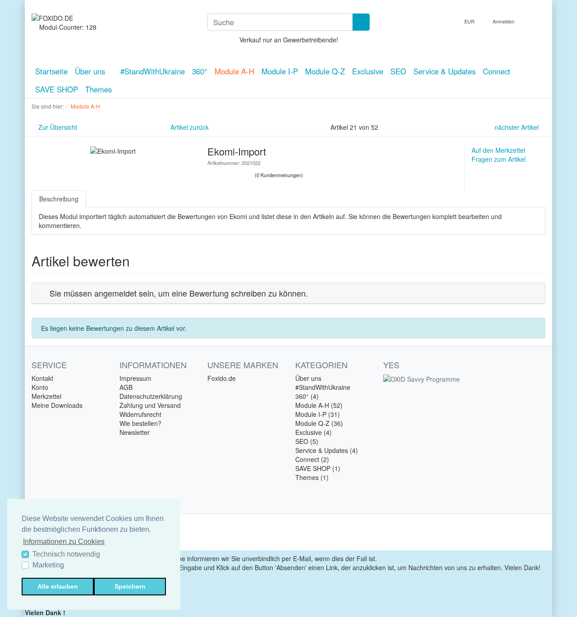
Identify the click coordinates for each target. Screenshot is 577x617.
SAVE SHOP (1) (317, 468)
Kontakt (42, 378)
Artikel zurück (189, 127)
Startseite (51, 71)
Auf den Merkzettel (498, 150)
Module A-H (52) (319, 405)
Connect (496, 71)
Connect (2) (312, 459)
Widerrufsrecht (140, 414)
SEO (398, 71)
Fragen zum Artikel (499, 159)
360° (199, 71)
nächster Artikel (517, 127)
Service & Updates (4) (326, 450)
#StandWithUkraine (152, 71)
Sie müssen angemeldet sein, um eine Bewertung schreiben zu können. (179, 293)
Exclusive (367, 71)
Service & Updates (444, 71)
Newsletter (134, 432)
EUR (470, 21)
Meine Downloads (57, 405)
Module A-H (234, 71)
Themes (98, 89)
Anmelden (504, 21)
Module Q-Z (325, 71)
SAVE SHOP (56, 89)
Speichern (130, 586)
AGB (126, 387)
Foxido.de (221, 378)
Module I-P (279, 71)
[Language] (449, 21)
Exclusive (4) (313, 432)
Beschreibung (58, 198)
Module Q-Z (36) (319, 423)
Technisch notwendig (66, 554)
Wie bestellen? (140, 423)
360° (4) (307, 396)
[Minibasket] (536, 21)
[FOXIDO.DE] (113, 18)
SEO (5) (306, 441)
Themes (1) (312, 477)
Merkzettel (46, 396)
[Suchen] (361, 22)
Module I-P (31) (317, 414)
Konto (40, 387)
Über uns (91, 71)
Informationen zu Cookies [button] (64, 541)
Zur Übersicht (57, 127)
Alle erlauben (57, 586)
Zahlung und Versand (150, 405)
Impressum (135, 378)
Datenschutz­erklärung (150, 396)
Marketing (48, 565)
